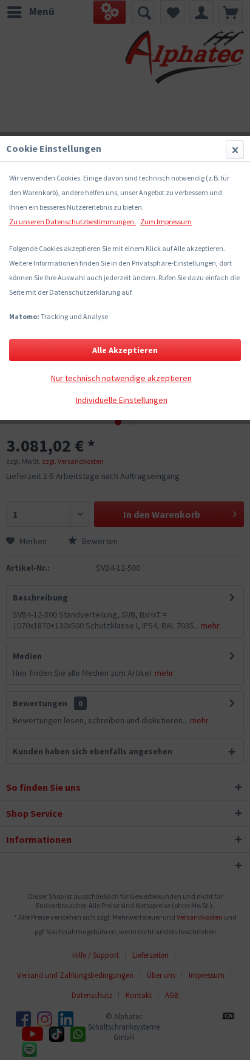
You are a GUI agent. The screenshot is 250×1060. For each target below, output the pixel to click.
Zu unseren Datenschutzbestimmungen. (72, 221)
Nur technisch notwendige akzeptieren (121, 378)
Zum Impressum (166, 221)
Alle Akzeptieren (125, 350)
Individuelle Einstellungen (121, 399)
